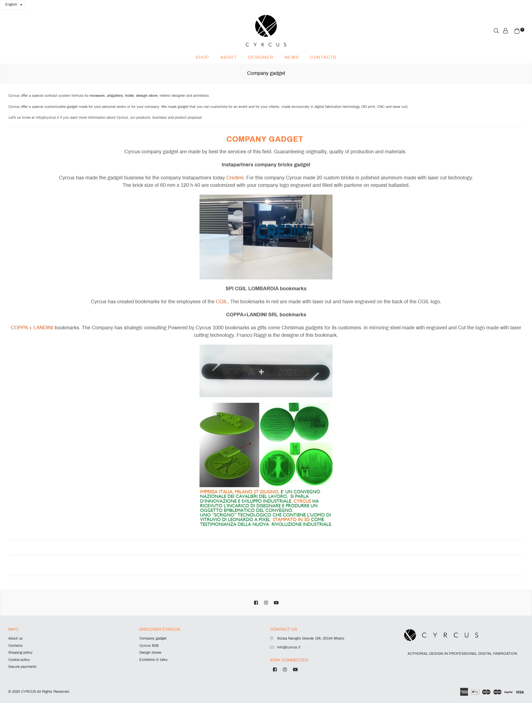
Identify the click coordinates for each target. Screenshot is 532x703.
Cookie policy (19, 660)
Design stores (150, 652)
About (228, 57)
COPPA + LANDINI (32, 327)
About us (15, 638)
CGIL (221, 301)
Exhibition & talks (153, 660)
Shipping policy (20, 652)
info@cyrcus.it (288, 647)
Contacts (323, 57)
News (292, 57)
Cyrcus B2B (149, 646)
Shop (202, 57)
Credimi (235, 177)
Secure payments (22, 667)
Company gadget (153, 638)
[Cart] (517, 30)
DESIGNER (260, 57)
